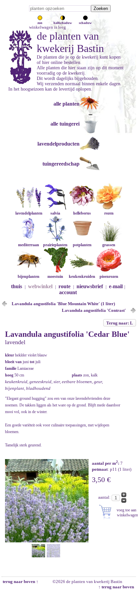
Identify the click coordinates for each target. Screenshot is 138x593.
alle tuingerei (65, 124)
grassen (108, 245)
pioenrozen (109, 276)
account (68, 292)
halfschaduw (62, 23)
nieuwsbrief (90, 286)
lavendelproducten (58, 144)
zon (39, 23)
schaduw (85, 23)
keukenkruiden (82, 276)
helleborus (82, 213)
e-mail (116, 286)
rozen (109, 213)
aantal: (105, 497)
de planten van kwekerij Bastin (70, 42)
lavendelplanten (28, 213)
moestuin (55, 276)
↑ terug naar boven (117, 586)
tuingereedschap (61, 164)
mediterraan (28, 245)
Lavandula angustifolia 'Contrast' (94, 310)
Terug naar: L (119, 322)
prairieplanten (55, 245)
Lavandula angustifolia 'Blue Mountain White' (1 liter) (63, 303)
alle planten (66, 104)
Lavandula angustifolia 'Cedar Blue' (67, 334)
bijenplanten (28, 276)
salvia (55, 213)
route (64, 286)
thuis (16, 286)
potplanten (82, 245)
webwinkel (40, 286)
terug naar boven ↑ (20, 581)
